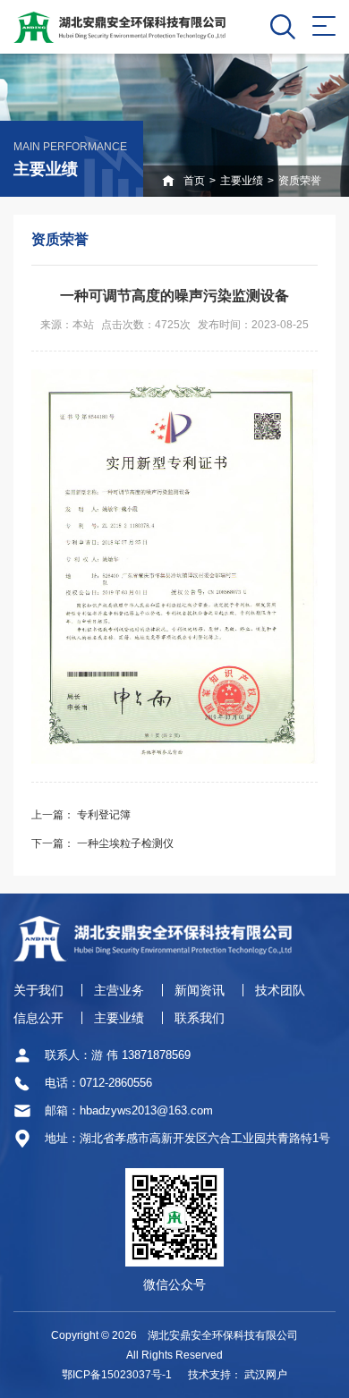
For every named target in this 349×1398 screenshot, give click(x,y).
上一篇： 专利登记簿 (81, 815)
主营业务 (119, 990)
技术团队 (280, 990)
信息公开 (38, 1018)
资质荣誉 (299, 180)
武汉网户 (265, 1374)
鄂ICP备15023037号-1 (117, 1374)
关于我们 (38, 990)
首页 (194, 180)
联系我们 (199, 1018)
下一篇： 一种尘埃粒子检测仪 (102, 843)
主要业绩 (241, 180)
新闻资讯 (199, 990)
